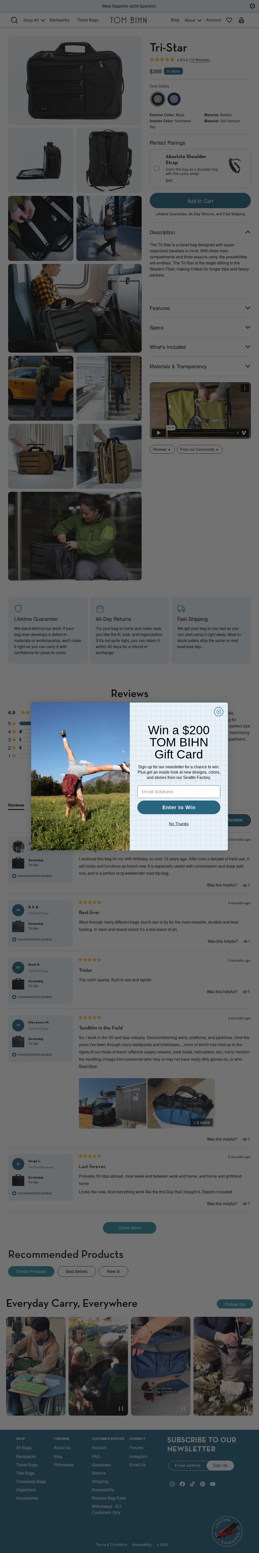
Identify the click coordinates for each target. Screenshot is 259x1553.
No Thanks (179, 824)
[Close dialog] (218, 711)
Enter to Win (179, 807)
